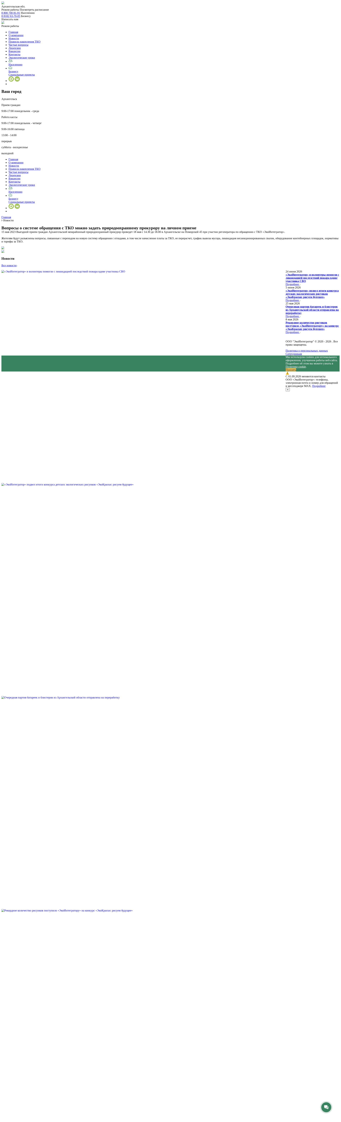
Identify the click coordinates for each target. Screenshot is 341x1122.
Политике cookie (296, 366)
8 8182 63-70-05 (10, 16)
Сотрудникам (294, 353)
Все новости (9, 265)
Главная (13, 32)
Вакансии (14, 51)
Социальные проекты (22, 74)
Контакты (14, 54)
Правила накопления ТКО (24, 41)
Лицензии (15, 48)
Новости (14, 38)
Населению (15, 64)
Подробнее (293, 284)
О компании (16, 35)
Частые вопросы (18, 44)
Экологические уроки (22, 57)
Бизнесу (13, 71)
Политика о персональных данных (307, 350)
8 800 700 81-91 (10, 12)
